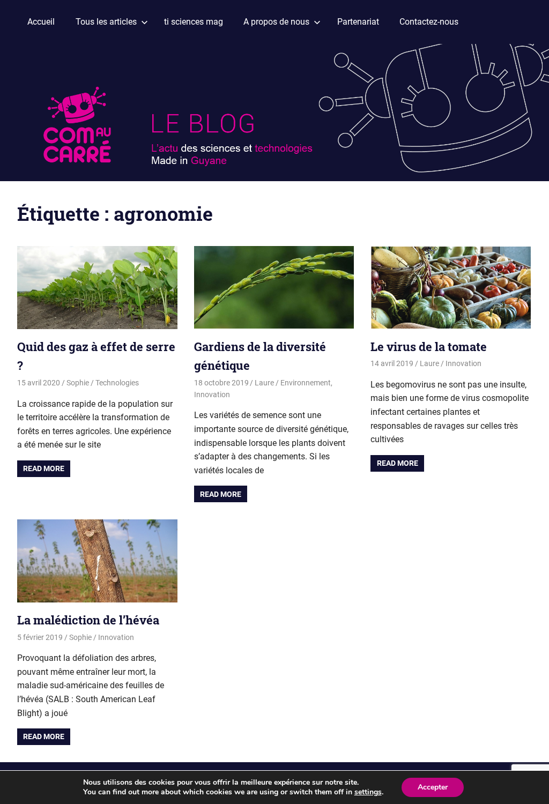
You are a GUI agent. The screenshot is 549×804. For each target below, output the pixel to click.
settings (368, 792)
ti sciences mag (193, 22)
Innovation (212, 394)
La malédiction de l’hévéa (88, 620)
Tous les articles (106, 22)
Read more (43, 468)
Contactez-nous (428, 22)
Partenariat (358, 22)
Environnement (305, 382)
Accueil (41, 22)
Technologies (117, 382)
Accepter (433, 787)
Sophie (77, 382)
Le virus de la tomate (428, 346)
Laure (264, 382)
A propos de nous (276, 22)
